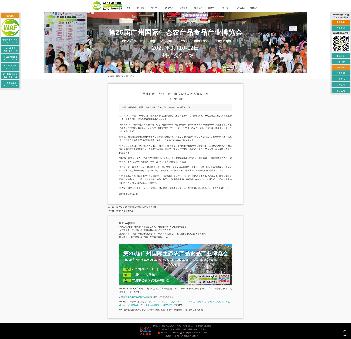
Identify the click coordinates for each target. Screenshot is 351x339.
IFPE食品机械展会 (151, 305)
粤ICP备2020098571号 (170, 333)
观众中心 (169, 8)
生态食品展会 (200, 329)
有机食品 (190, 301)
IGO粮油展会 (168, 305)
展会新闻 (341, 73)
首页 (129, 8)
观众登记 (341, 28)
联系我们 (208, 326)
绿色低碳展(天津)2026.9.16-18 (10, 41)
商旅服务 (183, 8)
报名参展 (341, 22)
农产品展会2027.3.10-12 (10, 49)
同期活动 (198, 8)
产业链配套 (133, 305)
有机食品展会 (176, 329)
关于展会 (141, 8)
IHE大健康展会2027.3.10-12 (10, 58)
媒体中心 (212, 8)
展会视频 (341, 91)
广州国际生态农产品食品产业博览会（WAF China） (173, 326)
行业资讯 (130, 76)
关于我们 (226, 8)
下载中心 (341, 56)
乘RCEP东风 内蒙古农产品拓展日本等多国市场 (136, 207)
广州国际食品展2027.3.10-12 (10, 75)
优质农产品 (154, 301)
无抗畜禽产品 (177, 301)
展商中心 (155, 8)
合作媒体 (341, 85)
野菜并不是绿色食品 (124, 211)
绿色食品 (201, 301)
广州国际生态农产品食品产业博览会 (135, 297)
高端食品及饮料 (215, 301)
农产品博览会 (164, 329)
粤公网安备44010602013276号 (195, 333)
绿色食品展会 (188, 329)
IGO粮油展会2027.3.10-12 (10, 66)
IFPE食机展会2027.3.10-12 (10, 84)
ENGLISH (241, 8)
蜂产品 (165, 301)
